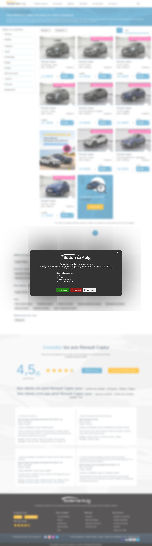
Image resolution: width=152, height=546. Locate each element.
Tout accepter (63, 290)
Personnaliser (89, 290)
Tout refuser (76, 290)
